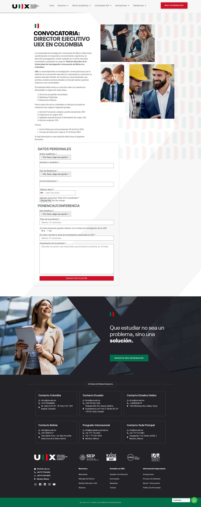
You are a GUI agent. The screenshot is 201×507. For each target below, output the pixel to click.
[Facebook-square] (40, 484)
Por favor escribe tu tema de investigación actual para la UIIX (67, 235)
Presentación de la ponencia (53, 243)
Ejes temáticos (47, 211)
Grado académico (48, 154)
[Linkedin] (45, 484)
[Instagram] (49, 484)
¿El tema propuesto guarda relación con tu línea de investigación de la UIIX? (73, 228)
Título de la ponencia (50, 219)
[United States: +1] (42, 193)
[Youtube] (54, 484)
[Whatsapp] (35, 484)
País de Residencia (48, 171)
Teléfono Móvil (47, 190)
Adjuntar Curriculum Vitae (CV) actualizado (59, 198)
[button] (174, 5)
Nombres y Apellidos (49, 162)
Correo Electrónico (49, 181)
